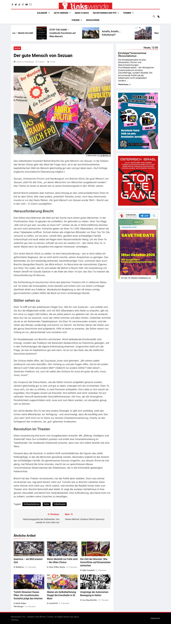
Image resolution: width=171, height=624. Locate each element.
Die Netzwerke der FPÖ (104, 13)
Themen (127, 13)
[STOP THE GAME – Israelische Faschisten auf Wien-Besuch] (16, 33)
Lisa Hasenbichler (89, 600)
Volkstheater (59, 504)
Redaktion (20, 567)
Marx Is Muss (82, 13)
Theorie (75, 20)
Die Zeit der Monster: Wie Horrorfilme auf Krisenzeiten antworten (95, 562)
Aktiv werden (61, 13)
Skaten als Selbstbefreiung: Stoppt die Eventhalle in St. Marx (61, 595)
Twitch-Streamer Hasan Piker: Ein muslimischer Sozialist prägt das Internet (28, 595)
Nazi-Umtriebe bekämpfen (142, 33)
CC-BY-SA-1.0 (105, 155)
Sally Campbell (88, 570)
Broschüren (92, 20)
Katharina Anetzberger (25, 61)
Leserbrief (53, 603)
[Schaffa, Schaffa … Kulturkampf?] (64, 33)
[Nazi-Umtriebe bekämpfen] (117, 33)
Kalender (42, 13)
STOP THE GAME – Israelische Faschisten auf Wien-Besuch (37, 33)
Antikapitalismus (32, 504)
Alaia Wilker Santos (57, 567)
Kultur (17, 48)
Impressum (155, 618)
